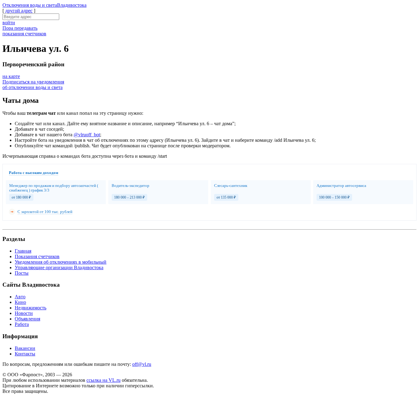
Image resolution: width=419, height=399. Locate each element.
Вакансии (25, 348)
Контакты (25, 353)
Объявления (27, 318)
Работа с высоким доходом (33, 172)
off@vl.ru (141, 364)
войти (8, 22)
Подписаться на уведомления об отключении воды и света (33, 84)
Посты (22, 273)
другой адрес (19, 10)
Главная (23, 251)
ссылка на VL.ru (103, 380)
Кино (20, 302)
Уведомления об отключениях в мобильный (60, 262)
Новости (24, 313)
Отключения (44, 5)
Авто (20, 296)
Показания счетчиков (37, 256)
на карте (11, 76)
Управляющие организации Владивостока (59, 267)
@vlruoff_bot (87, 134)
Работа (22, 324)
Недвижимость (30, 307)
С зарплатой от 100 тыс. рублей (44, 211)
